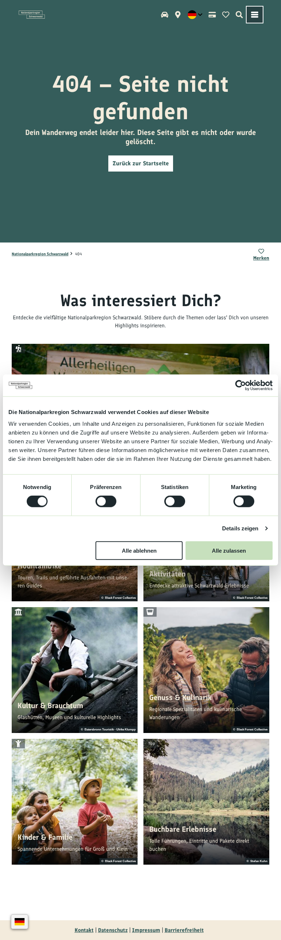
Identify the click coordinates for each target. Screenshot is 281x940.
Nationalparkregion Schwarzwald (40, 254)
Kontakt (84, 930)
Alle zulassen (229, 550)
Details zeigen (240, 528)
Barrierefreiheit (184, 930)
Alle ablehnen (139, 550)
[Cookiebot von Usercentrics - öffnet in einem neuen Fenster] (241, 385)
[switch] (105, 501)
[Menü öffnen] (254, 14)
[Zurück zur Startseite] (32, 14)
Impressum (146, 930)
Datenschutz (113, 930)
